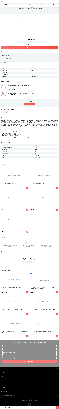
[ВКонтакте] (29, 404)
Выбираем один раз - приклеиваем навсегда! (47, 245)
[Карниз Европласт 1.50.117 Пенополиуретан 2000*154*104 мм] (44, 301)
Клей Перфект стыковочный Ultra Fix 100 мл (10, 205)
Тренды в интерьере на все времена (10, 245)
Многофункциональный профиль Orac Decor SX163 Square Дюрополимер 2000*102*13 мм (42, 288)
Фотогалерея (4, 380)
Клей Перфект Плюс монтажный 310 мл (9, 227)
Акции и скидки (4, 368)
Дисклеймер (4, 391)
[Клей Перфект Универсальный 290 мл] (14, 175)
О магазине (3, 376)
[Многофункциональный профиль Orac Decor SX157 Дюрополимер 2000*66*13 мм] (14, 323)
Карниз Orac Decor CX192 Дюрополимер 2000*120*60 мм (12, 287)
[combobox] (3, 58)
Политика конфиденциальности (8, 395)
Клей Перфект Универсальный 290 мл (8, 183)
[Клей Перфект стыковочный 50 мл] (44, 175)
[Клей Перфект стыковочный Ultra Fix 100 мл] (14, 197)
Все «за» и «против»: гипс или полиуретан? (28, 245)
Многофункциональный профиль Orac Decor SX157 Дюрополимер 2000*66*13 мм (14, 332)
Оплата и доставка (5, 384)
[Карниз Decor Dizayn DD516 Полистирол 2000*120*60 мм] (14, 301)
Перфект (33, 68)
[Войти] (53, 5)
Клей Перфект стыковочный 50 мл (37, 183)
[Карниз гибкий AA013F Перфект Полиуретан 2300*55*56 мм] (4, 95)
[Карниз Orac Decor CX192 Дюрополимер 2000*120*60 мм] (14, 279)
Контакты (3, 387)
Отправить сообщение (29, 361)
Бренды (2, 372)
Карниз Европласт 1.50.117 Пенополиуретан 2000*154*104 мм (43, 309)
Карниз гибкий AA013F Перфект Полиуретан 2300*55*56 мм (20, 93)
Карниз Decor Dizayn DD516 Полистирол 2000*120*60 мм (12, 309)
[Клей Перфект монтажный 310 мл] (44, 197)
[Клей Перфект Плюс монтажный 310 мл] (14, 219)
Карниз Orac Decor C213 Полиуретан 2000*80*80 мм (41, 331)
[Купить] (27, 188)
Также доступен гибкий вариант (8, 66)
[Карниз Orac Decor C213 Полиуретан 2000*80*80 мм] (44, 323)
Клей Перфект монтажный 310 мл (37, 205)
